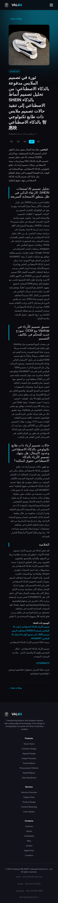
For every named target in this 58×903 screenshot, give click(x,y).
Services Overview (29, 792)
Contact (29, 846)
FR (38, 142)
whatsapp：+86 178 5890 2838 (29, 891)
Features (29, 826)
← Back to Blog (15, 19)
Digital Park (29, 850)
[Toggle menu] (51, 5)
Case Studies (29, 812)
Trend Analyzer (29, 763)
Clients (29, 831)
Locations (29, 855)
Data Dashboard (29, 778)
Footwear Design (29, 749)
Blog (29, 841)
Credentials (29, 836)
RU (25, 142)
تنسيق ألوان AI (26, 634)
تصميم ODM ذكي (41, 634)
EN (11, 142)
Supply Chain (29, 797)
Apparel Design (29, 753)
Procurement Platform (29, 768)
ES (18, 142)
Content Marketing (29, 807)
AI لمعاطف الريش (23, 630)
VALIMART (36, 638)
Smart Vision (29, 744)
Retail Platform (29, 773)
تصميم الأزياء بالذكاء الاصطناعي (35, 627)
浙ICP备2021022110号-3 (29, 897)
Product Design (29, 802)
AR (31, 142)
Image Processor (29, 758)
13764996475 (42, 663)
